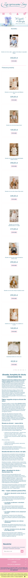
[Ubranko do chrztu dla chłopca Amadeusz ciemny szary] (14, 247)
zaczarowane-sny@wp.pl (21, 568)
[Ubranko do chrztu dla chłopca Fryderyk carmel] (14, 280)
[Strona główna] (14, 6)
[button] (3, 14)
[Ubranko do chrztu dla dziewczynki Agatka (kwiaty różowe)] (14, 148)
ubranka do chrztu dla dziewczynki (11, 432)
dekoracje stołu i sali (8, 444)
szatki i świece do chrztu (9, 442)
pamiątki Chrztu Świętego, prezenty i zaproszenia (14, 443)
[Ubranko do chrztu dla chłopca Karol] (14, 115)
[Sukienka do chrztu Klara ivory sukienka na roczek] (14, 313)
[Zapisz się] (22, 551)
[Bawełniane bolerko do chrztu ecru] (14, 346)
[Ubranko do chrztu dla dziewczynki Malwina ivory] (14, 82)
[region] (14, 21)
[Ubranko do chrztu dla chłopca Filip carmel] (14, 181)
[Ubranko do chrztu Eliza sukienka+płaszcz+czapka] (14, 214)
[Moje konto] (17, 13)
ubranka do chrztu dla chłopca (10, 435)
